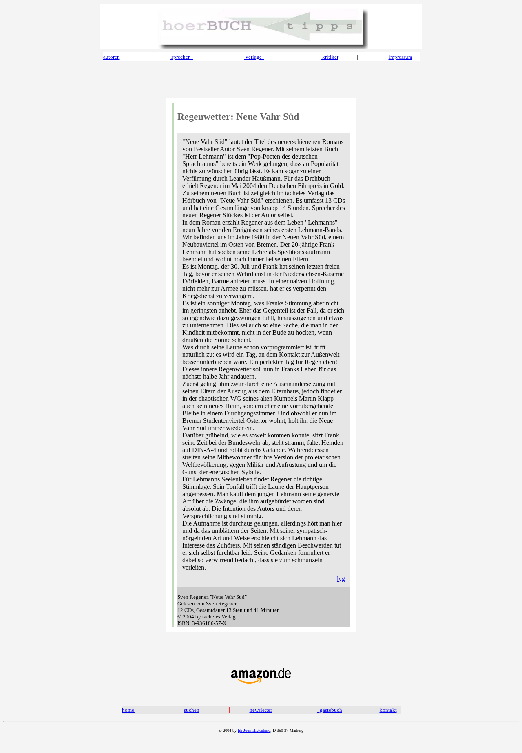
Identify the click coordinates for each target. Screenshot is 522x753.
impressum (400, 57)
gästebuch (331, 710)
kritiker (329, 57)
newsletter (261, 710)
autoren (111, 57)
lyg (341, 578)
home (128, 710)
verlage (254, 57)
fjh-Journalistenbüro (254, 730)
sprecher (181, 57)
